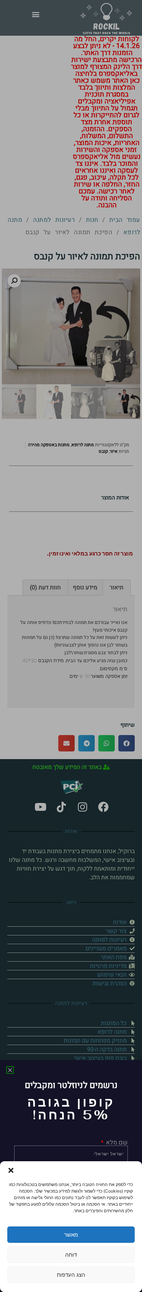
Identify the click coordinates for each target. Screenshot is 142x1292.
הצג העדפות (71, 1274)
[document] (71, 646)
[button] (11, 1170)
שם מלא (116, 1142)
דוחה (71, 1254)
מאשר (71, 1234)
